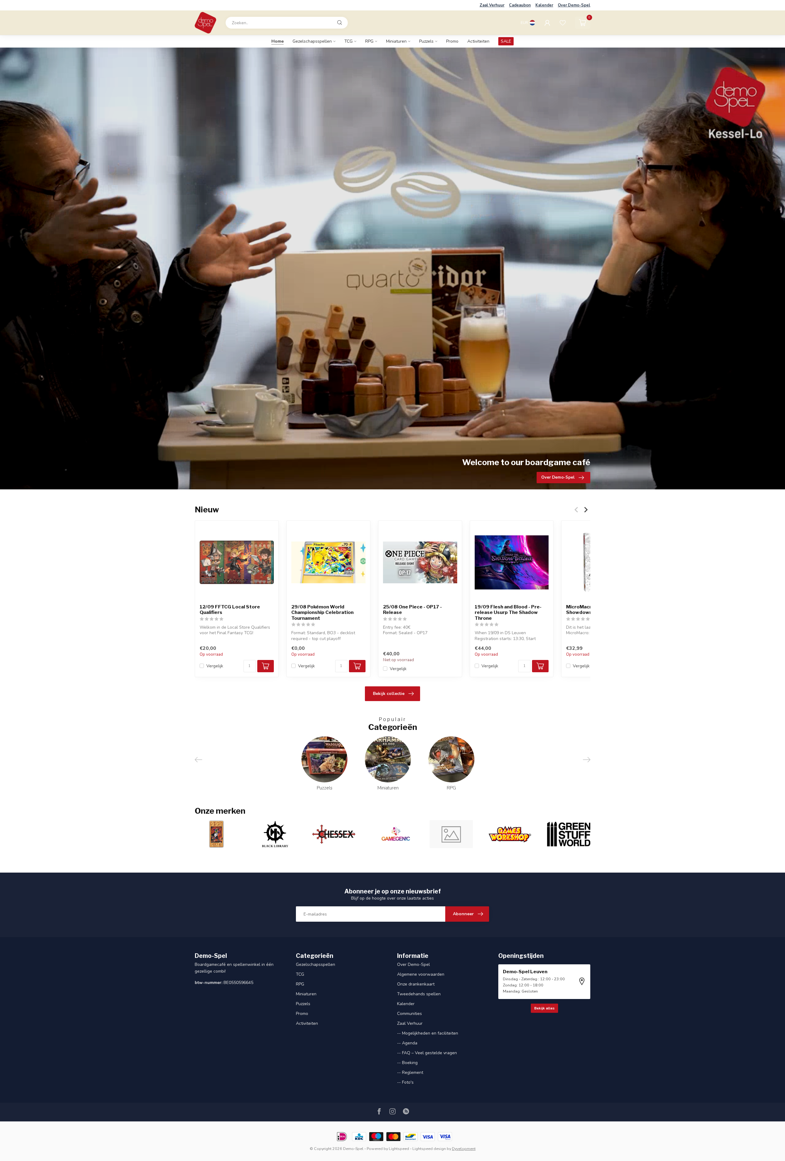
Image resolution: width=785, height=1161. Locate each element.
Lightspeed (399, 1148)
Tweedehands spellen (419, 994)
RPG (369, 41)
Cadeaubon (520, 5)
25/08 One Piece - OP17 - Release (412, 609)
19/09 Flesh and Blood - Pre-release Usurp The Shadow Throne (508, 612)
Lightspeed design (429, 1148)
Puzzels (426, 41)
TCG (348, 41)
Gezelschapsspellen (312, 41)
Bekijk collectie (388, 693)
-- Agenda (407, 1043)
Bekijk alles (544, 1008)
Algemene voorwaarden (420, 974)
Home (277, 41)
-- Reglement (410, 1072)
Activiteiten (478, 41)
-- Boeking (407, 1063)
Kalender (544, 5)
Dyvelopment (464, 1148)
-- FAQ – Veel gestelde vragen (427, 1053)
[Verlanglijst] (563, 23)
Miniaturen (396, 41)
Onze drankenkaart (416, 984)
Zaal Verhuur (492, 5)
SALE (506, 41)
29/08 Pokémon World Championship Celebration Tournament (322, 612)
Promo (452, 41)
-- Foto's (405, 1082)
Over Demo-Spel (574, 5)
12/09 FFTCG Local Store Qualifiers (230, 609)
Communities (409, 1013)
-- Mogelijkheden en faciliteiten (427, 1033)
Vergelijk (214, 666)
